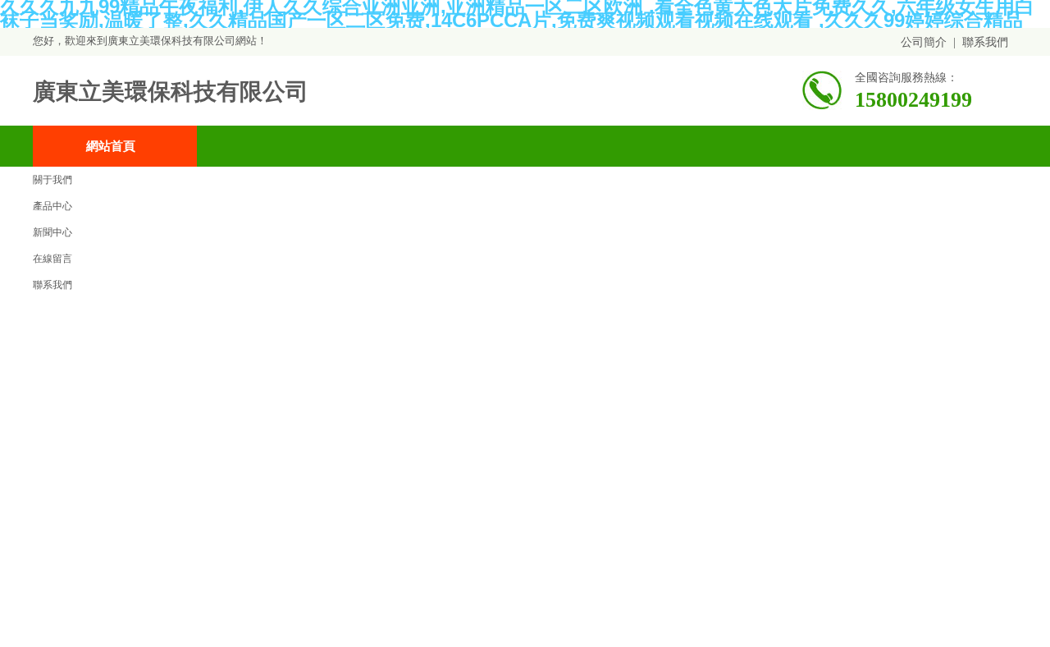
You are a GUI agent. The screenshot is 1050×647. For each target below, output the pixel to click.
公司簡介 (924, 42)
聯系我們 (985, 42)
